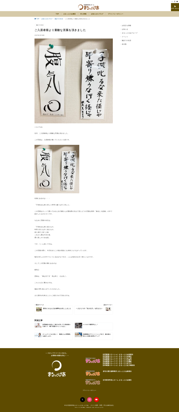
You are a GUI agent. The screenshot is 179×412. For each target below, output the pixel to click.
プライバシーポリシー (89, 390)
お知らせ (125, 29)
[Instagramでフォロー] (174, 1)
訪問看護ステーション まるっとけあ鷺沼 (117, 360)
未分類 (124, 44)
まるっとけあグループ (130, 33)
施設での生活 (40, 25)
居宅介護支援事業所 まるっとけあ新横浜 (117, 371)
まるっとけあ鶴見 (125, 356)
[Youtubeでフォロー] (177, 1)
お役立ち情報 (126, 25)
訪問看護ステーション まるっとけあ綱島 (117, 362)
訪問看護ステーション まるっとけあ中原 (117, 358)
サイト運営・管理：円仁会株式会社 (102, 405)
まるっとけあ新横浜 (126, 354)
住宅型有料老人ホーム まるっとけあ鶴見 (117, 380)
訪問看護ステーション (111, 354)
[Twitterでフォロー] (172, 1)
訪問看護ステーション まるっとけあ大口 (117, 363)
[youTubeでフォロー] (96, 399)
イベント (125, 37)
